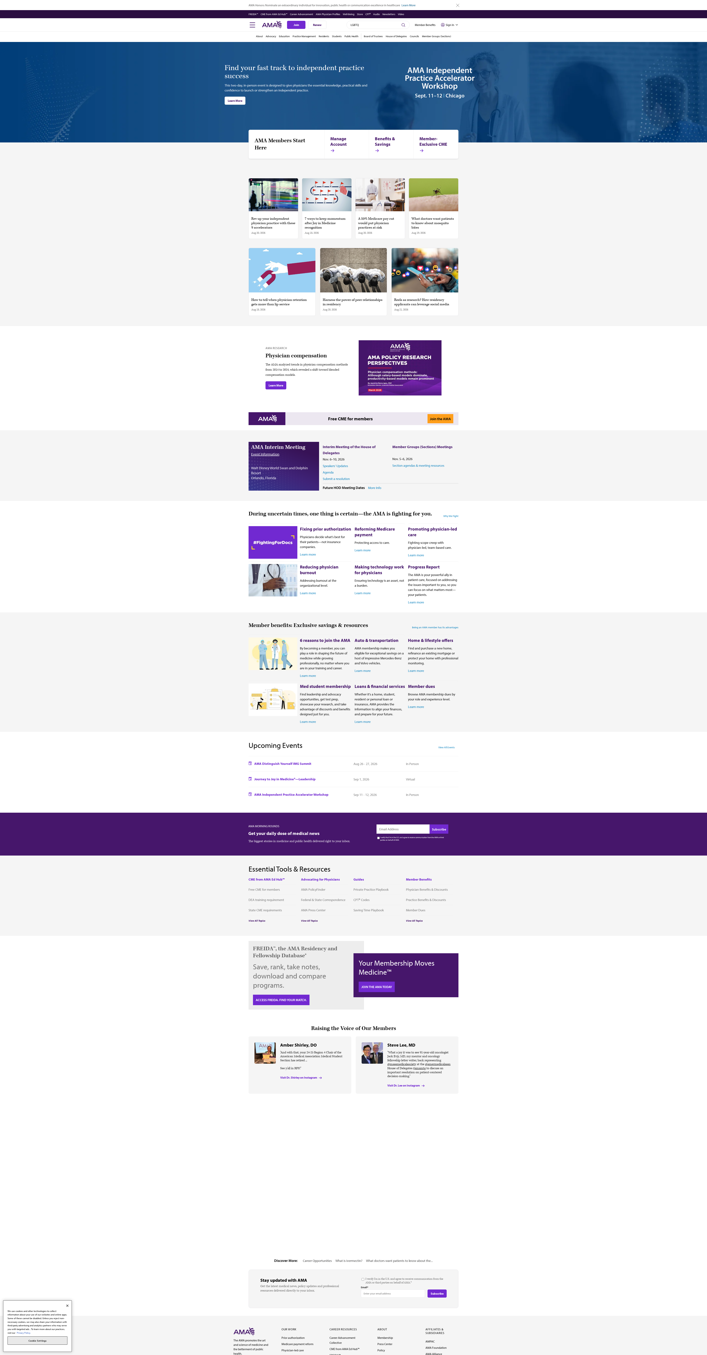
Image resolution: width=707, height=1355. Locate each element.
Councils (414, 36)
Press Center (384, 1344)
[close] (458, 5)
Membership (385, 1338)
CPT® (368, 14)
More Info (374, 488)
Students (337, 36)
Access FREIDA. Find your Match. (281, 1000)
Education (284, 36)
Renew (317, 25)
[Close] (67, 1306)
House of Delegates (396, 36)
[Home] (243, 1331)
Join (296, 25)
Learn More (409, 5)
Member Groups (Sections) (436, 36)
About (259, 36)
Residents (324, 36)
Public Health (351, 36)
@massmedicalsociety (401, 1064)
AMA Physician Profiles (328, 14)
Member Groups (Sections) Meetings (422, 446)
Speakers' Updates (335, 466)
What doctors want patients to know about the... (399, 1261)
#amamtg (419, 1068)
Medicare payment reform (297, 1344)
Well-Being (348, 14)
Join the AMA (440, 418)
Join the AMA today (376, 987)
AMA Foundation (436, 1347)
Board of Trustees (373, 36)
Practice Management (304, 36)
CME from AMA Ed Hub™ (274, 14)
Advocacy (271, 36)
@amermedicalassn (438, 1064)
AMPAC (430, 1341)
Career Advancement (301, 14)
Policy (381, 1350)
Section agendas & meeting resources (418, 465)
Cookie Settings (38, 1340)
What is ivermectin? (348, 1261)
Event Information (265, 454)
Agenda (328, 472)
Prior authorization (293, 1338)
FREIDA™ (253, 14)
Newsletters (388, 14)
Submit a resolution (336, 479)
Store (360, 14)
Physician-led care (293, 1350)
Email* (364, 1287)
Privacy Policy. (24, 1332)
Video (401, 14)
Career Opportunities (317, 1261)
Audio (376, 14)
